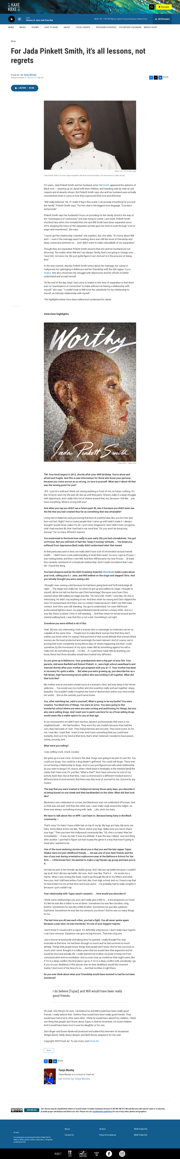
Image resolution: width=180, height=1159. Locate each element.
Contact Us (69, 1135)
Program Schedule (106, 27)
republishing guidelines (102, 1111)
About (67, 27)
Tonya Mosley (30, 75)
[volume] (19, 19)
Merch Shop (150, 27)
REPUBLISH (32, 1110)
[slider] (23, 19)
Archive (102, 1129)
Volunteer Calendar (130, 27)
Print (165, 77)
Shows (35, 27)
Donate (165, 7)
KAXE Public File (140, 1129)
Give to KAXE (51, 27)
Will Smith (104, 185)
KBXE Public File (140, 1135)
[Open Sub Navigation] (16, 27)
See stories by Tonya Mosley (74, 1078)
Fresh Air (94, 1041)
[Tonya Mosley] (50, 1076)
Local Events (83, 27)
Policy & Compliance (107, 1135)
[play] (11, 19)
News (11, 27)
